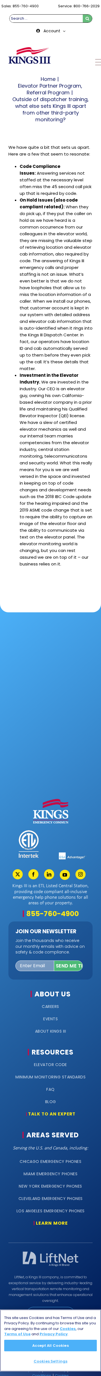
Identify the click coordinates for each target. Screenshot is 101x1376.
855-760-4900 (52, 914)
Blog (50, 1102)
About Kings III (50, 1031)
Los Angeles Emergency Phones (51, 1211)
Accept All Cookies (50, 1345)
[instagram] (80, 874)
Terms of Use (17, 1334)
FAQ (50, 1089)
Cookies (68, 1328)
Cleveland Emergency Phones (51, 1198)
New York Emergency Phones (50, 1186)
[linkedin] (49, 874)
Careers (50, 1006)
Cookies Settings (50, 1361)
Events (50, 1019)
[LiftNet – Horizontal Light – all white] (50, 1253)
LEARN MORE (52, 1223)
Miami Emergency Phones (50, 1174)
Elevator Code (50, 1064)
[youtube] (65, 875)
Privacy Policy (54, 1334)
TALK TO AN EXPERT (51, 1114)
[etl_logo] (28, 831)
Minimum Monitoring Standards (50, 1077)
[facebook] (33, 874)
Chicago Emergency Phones (50, 1161)
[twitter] (18, 874)
